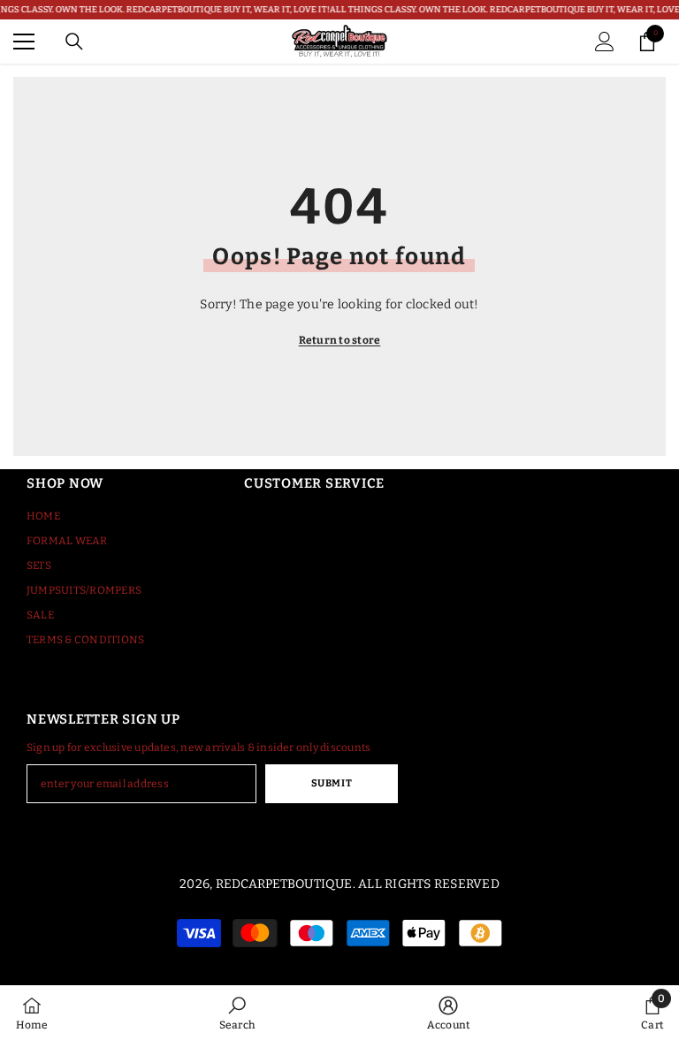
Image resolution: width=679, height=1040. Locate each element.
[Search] (74, 41)
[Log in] (604, 41)
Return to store (340, 340)
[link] (237, 1012)
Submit (331, 783)
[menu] (23, 41)
